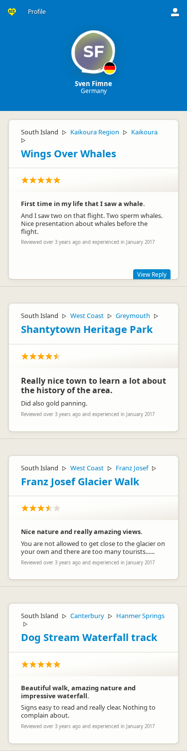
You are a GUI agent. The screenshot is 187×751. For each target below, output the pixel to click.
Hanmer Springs (140, 615)
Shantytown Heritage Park (87, 329)
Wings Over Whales (68, 153)
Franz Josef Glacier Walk (80, 481)
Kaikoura (144, 131)
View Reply (152, 274)
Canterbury (87, 615)
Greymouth (133, 315)
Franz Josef (132, 467)
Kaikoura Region (94, 131)
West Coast (87, 315)
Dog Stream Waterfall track (89, 637)
